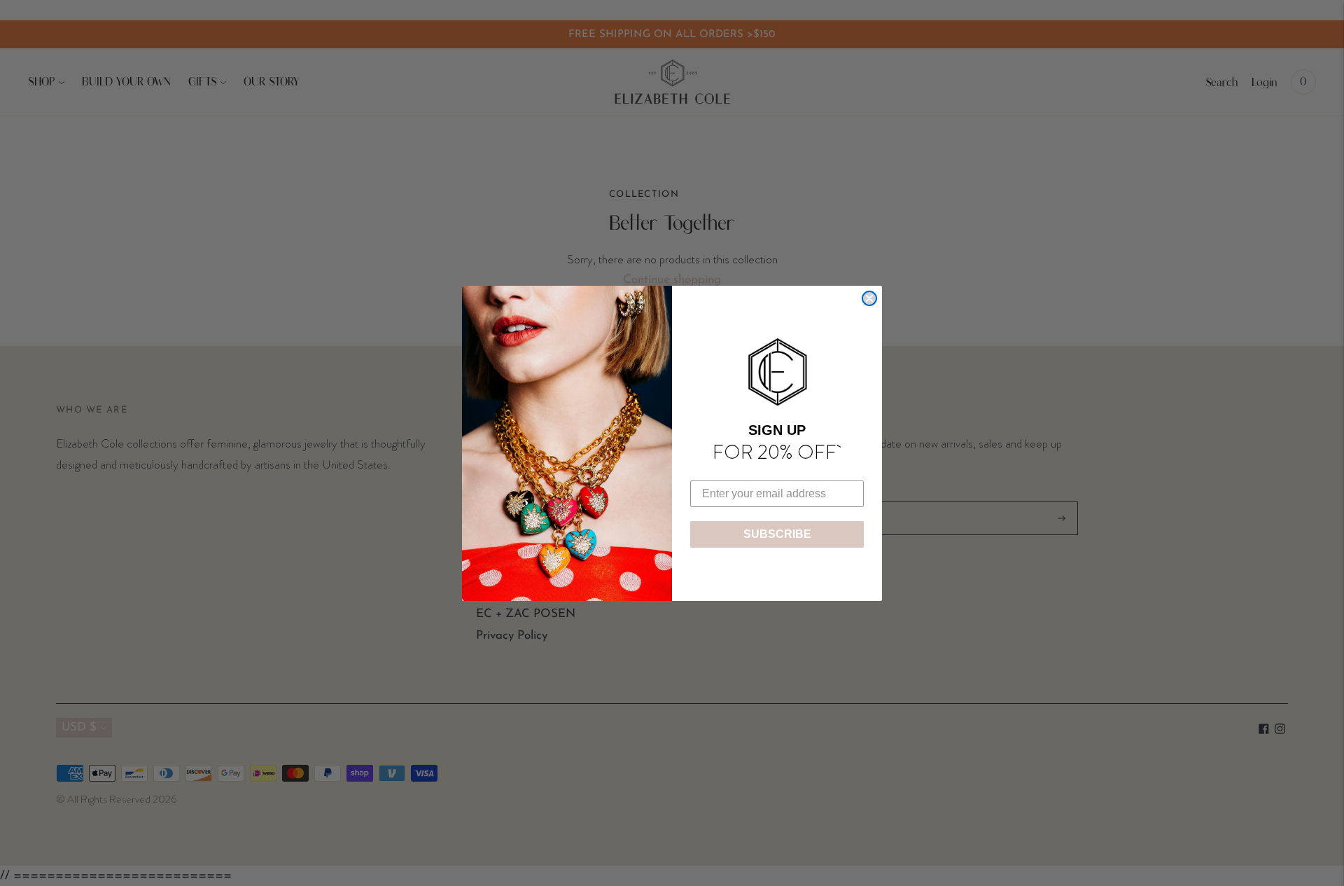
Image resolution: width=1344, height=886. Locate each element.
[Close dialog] (869, 298)
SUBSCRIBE (777, 534)
